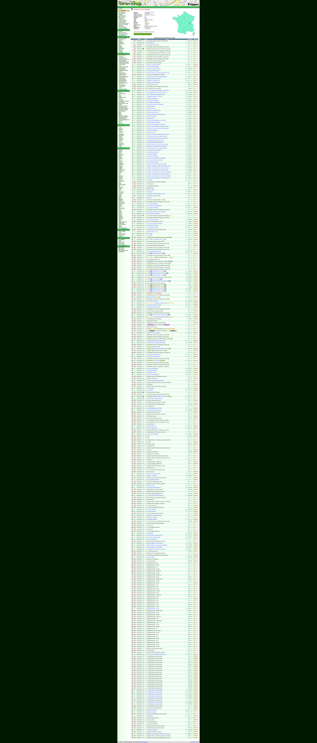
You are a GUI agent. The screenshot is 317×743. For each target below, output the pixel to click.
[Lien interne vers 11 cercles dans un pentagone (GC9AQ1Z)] (186, 150)
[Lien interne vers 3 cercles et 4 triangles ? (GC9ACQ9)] (186, 156)
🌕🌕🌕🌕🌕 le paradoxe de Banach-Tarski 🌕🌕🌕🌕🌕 (161, 303)
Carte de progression (123, 66)
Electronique (121, 102)
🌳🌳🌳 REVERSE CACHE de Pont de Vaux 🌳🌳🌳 (160, 396)
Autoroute (121, 154)
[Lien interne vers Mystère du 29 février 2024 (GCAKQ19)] (186, 80)
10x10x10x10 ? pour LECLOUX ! (155, 535)
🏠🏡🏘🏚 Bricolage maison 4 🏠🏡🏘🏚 (157, 291)
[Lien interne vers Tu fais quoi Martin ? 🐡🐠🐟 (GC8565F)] (186, 297)
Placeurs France (122, 58)
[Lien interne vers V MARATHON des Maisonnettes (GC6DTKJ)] (186, 698)
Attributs (121, 14)
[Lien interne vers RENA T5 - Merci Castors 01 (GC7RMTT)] (186, 333)
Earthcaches (121, 43)
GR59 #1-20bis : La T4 (153, 231)
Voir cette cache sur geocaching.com (142, 34)
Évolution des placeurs (124, 59)
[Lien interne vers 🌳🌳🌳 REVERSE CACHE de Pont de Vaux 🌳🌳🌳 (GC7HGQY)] (186, 396)
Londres (121, 139)
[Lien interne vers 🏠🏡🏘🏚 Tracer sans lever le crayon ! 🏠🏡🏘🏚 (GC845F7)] (186, 315)
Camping (121, 158)
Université (121, 218)
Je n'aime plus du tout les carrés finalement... (158, 136)
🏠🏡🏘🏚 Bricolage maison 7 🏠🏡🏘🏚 (157, 275)
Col (119, 174)
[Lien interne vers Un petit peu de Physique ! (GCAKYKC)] (186, 70)
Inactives (121, 51)
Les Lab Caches (122, 13)
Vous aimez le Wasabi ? (153, 301)
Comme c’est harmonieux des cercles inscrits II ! (158, 168)
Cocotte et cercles (152, 108)
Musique (120, 205)
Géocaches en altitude (123, 108)
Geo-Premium (122, 12)
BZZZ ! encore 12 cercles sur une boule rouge (158, 144)
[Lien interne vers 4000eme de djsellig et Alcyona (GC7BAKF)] (186, 410)
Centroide (121, 164)
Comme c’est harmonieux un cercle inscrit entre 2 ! (159, 174)
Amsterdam (121, 134)
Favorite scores (122, 19)
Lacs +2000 (121, 192)
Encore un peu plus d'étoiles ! (154, 68)
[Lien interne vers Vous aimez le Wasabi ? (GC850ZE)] (186, 301)
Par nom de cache (122, 32)
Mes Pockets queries (123, 250)
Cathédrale (121, 163)
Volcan (120, 225)
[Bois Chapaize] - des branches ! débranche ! (158, 545)
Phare (120, 209)
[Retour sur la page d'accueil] (158, 3)
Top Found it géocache (124, 23)
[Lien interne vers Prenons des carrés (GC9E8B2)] (186, 116)
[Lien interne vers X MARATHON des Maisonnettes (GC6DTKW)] (186, 702)
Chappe (120, 166)
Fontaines (121, 178)
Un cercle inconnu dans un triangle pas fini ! (157, 148)
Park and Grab (122, 17)
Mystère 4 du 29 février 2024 (154, 64)
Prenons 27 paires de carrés (154, 110)
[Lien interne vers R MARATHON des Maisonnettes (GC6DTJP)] (186, 690)
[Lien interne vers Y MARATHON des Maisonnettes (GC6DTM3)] (186, 704)
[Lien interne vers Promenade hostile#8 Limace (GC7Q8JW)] (186, 354)
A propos (193, 742)
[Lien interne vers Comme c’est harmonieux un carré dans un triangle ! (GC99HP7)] (186, 176)
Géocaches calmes (123, 107)
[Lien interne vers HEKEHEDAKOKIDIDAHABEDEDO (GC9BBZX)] (186, 142)
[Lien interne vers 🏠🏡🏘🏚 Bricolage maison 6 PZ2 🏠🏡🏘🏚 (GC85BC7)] (186, 273)
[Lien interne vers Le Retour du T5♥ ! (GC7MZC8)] (186, 372)
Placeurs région (122, 60)
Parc (120, 206)
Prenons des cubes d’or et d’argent (155, 104)
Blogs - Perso (122, 242)
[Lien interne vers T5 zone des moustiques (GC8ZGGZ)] (186, 219)
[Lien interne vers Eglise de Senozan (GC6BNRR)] (186, 712)
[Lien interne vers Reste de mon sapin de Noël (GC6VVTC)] (186, 473)
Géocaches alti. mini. (123, 106)
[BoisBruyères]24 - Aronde (153, 608)
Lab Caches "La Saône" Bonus (154, 205)
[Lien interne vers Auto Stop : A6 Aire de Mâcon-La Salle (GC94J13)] (186, 194)
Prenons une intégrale (153, 98)
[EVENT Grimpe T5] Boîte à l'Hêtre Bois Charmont (159, 733)
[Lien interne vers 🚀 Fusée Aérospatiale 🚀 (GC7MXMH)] (186, 374)
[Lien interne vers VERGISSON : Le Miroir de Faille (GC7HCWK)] (186, 398)
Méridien (120, 200)
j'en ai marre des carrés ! (153, 162)
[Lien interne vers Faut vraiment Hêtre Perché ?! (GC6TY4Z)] (186, 487)
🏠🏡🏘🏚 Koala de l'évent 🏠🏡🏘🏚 (156, 253)
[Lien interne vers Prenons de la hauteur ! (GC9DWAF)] (186, 130)
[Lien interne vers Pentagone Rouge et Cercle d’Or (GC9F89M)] (186, 96)
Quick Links (121, 235)
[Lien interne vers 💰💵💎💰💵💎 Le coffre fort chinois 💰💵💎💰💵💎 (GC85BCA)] (186, 277)
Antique (120, 151)
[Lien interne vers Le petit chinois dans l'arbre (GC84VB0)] (186, 307)
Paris (120, 130)
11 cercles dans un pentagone (154, 150)
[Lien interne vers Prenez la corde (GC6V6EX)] (186, 485)
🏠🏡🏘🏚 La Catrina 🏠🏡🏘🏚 (155, 279)
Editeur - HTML (122, 231)
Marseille (121, 129)
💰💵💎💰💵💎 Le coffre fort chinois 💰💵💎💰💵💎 (160, 277)
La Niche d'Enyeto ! (152, 509)
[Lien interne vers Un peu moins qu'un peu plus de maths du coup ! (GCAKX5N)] (186, 72)
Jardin (120, 189)
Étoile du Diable (151, 106)
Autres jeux (121, 243)
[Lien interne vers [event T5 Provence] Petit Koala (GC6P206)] (186, 515)
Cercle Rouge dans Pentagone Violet (156, 94)
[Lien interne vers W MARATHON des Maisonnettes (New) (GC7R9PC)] (186, 342)
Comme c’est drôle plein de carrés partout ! (157, 164)
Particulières (121, 48)
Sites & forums (122, 244)
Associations (121, 239)
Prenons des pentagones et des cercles (156, 124)
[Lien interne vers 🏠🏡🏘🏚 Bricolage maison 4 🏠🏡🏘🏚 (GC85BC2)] (186, 291)
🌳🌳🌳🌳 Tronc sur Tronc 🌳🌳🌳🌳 (156, 360)
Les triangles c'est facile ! (153, 152)
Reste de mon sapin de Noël (154, 473)
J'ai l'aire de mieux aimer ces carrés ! (156, 140)
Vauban (120, 219)
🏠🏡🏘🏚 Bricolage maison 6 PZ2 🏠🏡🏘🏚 (158, 273)
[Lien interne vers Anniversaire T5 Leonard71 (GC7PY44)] (186, 356)
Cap (119, 159)
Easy (120, 44)
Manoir (120, 195)
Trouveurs (121, 56)
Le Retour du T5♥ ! (152, 372)
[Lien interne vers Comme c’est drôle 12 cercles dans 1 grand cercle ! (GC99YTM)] (186, 166)
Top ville (120, 120)
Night (120, 113)
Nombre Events (122, 79)
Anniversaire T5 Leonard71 (154, 356)
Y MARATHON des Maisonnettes (155, 704)
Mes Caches (121, 249)
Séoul (120, 145)
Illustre (120, 188)
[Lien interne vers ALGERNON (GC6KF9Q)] (186, 533)
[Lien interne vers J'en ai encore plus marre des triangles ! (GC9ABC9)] (186, 158)
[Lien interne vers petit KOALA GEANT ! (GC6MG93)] (186, 519)
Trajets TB (121, 18)
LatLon (120, 92)
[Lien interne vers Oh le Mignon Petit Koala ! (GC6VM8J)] (186, 479)
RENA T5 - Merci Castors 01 (154, 332)
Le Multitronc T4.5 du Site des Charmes (156, 549)
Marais (120, 197)
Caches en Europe (123, 89)
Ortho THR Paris (122, 27)
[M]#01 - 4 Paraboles (152, 475)
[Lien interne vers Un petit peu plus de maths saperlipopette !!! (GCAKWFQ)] (186, 76)
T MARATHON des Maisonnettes (155, 694)
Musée (120, 204)
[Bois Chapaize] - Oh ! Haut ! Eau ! (155, 543)
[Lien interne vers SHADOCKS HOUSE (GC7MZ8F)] (186, 370)
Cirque (120, 172)
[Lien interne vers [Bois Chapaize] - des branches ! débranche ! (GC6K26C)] (186, 545)
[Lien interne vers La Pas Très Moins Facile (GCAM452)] (186, 67)
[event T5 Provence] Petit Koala (155, 515)
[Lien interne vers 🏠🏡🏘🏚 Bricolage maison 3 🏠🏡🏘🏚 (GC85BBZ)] (186, 289)
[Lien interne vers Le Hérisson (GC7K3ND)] (186, 390)
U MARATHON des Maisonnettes (155, 696)
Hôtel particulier (122, 184)
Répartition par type (123, 70)
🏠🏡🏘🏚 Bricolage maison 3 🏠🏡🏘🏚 (157, 289)
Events (120, 46)
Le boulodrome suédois (153, 227)
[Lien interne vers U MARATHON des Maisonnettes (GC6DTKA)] (186, 696)
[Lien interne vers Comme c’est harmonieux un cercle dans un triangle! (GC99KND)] (186, 172)
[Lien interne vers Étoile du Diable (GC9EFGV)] (186, 106)
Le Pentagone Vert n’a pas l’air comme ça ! (157, 92)
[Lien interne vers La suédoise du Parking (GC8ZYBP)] (186, 207)
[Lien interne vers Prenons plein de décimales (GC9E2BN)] (186, 122)
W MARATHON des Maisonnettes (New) (157, 342)
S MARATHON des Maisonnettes (155, 692)
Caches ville (121, 86)
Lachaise (121, 193)
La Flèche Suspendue (153, 729)
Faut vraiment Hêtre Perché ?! (154, 487)
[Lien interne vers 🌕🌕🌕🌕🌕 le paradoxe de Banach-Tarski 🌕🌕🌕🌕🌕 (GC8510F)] (186, 303)
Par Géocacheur (122, 35)
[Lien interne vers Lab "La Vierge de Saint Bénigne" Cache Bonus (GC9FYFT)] (186, 90)
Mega (120, 112)
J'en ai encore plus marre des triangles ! (156, 158)
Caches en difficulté (123, 28)
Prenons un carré (151, 132)
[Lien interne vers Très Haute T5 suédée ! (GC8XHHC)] (186, 225)
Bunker (120, 157)
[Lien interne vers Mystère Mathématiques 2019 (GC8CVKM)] (186, 251)
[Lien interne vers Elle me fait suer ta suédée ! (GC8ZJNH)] (186, 213)
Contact (197, 742)
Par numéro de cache (123, 34)
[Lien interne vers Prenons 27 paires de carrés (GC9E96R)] (186, 110)
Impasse (149, 197)
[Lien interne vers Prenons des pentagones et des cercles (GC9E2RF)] (186, 124)
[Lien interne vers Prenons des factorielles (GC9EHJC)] (186, 100)
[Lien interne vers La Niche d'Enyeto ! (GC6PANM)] (186, 509)
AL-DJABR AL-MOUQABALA (154, 102)
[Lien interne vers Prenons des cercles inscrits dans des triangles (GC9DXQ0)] (186, 128)
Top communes (122, 85)
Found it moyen (122, 93)
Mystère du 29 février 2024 (154, 80)
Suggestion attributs (123, 115)
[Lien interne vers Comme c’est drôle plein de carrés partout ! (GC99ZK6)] (186, 164)
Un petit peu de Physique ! (153, 70)
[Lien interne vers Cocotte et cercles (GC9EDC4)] (186, 108)
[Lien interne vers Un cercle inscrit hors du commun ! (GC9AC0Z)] (186, 160)
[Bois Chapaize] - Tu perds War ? (155, 547)
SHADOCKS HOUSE (152, 370)
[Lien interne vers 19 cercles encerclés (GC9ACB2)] (186, 154)
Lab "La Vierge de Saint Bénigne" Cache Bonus (158, 90)
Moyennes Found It (123, 82)
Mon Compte (121, 247)
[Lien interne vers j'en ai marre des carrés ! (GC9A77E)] (186, 162)
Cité (119, 173)
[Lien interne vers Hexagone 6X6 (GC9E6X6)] (186, 118)
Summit (120, 215)
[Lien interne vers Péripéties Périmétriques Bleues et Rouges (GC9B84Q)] (186, 146)
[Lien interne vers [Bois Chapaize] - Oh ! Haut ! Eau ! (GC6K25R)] (186, 543)
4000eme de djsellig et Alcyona (155, 410)
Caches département (123, 76)
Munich (120, 140)
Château (120, 168)
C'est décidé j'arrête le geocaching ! (156, 380)
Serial (120, 114)
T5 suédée (150, 233)
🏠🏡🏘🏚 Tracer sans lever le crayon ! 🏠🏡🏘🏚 (159, 314)
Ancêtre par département (124, 119)
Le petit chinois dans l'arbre (154, 307)
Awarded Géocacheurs (124, 63)
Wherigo (120, 49)
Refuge (120, 211)
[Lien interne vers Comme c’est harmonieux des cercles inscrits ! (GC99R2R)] (186, 170)
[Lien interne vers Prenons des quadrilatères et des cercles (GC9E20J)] (186, 120)
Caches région (122, 72)
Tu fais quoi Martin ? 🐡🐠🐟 (154, 297)
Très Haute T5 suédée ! (153, 225)
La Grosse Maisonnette (153, 368)
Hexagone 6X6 (151, 118)
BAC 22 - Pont (151, 189)
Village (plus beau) (123, 221)
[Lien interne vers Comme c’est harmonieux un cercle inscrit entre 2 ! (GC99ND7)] (186, 174)
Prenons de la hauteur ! (153, 130)
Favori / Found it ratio (123, 103)
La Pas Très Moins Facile (153, 66)
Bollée (120, 96)
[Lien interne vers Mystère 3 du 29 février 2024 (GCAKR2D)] (186, 78)
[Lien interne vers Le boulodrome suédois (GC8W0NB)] (186, 227)
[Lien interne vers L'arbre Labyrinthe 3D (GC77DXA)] (186, 428)
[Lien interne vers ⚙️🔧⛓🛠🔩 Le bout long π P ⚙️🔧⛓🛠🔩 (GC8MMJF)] (186, 239)
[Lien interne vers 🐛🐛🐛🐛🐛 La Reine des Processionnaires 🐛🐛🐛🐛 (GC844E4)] (186, 317)
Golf (120, 182)
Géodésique (121, 180)
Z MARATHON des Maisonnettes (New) (156, 340)
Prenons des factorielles (153, 100)
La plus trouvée (122, 22)
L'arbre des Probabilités (153, 434)
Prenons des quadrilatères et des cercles (157, 120)
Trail (120, 122)
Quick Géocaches (122, 15)
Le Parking (150, 179)
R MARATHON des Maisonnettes (155, 690)
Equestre (121, 177)
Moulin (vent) (121, 203)
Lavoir (120, 194)
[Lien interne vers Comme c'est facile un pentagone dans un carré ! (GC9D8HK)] (186, 134)
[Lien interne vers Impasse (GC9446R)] (186, 198)
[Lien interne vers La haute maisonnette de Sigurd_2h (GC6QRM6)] (186, 495)
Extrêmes (121, 47)
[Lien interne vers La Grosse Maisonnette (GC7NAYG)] (186, 368)
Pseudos (121, 236)
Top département (122, 118)
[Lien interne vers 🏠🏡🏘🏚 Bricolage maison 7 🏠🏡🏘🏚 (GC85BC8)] (186, 275)
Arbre (120, 152)
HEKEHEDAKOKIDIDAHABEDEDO (155, 142)
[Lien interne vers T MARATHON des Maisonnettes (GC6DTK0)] (186, 694)
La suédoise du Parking (153, 207)
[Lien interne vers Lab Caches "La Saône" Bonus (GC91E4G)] (186, 205)
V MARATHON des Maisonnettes (155, 698)
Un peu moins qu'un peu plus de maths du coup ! (158, 72)
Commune (121, 99)
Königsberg (150, 716)
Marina (120, 198)
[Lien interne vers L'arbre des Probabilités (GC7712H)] (186, 434)
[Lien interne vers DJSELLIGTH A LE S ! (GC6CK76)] (186, 710)
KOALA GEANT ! (151, 557)
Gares (120, 179)
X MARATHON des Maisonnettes (155, 702)
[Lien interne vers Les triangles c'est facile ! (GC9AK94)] (186, 152)
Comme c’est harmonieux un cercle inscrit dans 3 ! (159, 178)
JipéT (153, 12)
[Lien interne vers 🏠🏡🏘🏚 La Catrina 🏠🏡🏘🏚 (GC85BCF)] (186, 279)
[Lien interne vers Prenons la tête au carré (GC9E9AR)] (186, 112)
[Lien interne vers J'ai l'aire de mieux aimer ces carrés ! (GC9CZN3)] (186, 140)
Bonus (120, 41)
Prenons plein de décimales (154, 122)
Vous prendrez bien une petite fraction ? (156, 114)
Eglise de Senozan (152, 712)
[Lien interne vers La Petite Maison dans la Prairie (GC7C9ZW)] (186, 408)
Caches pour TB (122, 97)
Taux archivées (122, 81)
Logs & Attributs (122, 233)
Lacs (120, 190)
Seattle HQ (121, 144)
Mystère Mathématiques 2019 (154, 251)
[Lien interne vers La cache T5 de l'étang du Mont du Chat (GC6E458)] (186, 654)
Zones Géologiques (123, 228)
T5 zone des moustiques (153, 219)
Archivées (121, 52)
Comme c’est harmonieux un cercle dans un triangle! (159, 172)
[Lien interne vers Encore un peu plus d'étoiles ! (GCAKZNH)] (186, 68)
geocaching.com (144, 742)
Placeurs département (124, 61)
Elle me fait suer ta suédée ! (154, 213)
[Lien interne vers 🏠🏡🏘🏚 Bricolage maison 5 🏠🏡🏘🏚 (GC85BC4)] (186, 271)
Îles (119, 185)
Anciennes (121, 39)
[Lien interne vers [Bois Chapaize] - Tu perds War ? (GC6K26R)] (186, 547)
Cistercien (121, 170)
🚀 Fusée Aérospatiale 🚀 (153, 374)
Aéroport (121, 149)
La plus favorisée (122, 20)
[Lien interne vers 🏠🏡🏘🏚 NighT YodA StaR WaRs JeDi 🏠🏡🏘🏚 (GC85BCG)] (186, 281)
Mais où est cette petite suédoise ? (155, 223)
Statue (120, 214)
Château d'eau (122, 169)
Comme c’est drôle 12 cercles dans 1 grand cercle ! (159, 166)
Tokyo (120, 146)
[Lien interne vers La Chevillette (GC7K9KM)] (186, 388)
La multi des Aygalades (153, 203)
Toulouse (121, 131)
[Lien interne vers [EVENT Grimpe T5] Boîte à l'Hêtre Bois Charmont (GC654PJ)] (186, 734)
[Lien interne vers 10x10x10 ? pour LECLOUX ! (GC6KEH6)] (186, 537)
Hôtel (120, 183)
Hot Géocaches (122, 111)
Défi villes (121, 25)
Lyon (120, 127)
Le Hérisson (150, 390)
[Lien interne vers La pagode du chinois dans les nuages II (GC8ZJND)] (186, 211)
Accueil (120, 8)
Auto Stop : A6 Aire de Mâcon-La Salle (156, 193)
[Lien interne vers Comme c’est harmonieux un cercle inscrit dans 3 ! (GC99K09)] (186, 178)
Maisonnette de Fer (152, 426)
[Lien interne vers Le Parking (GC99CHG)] (186, 180)
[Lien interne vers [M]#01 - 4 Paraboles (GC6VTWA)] (186, 475)
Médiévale (121, 199)
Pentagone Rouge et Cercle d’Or (155, 96)
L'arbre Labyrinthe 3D (152, 428)
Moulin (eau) (121, 202)
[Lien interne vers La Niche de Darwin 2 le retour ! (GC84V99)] (186, 305)
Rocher (120, 213)
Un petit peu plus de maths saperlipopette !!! (157, 76)
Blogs (120, 240)
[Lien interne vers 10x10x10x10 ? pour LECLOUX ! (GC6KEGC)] (186, 535)
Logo (120, 232)
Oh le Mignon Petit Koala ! (153, 479)
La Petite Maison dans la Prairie (155, 408)
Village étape (121, 223)
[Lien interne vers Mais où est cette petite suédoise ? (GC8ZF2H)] (186, 223)
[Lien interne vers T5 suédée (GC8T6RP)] (186, 233)
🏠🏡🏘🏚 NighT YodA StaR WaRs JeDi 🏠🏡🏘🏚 (159, 281)
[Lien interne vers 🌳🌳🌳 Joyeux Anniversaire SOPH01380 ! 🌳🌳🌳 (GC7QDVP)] (186, 348)
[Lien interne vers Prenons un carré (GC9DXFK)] (186, 132)
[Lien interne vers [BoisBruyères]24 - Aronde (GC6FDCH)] (186, 608)
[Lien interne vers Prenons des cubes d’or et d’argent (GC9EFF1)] (186, 104)
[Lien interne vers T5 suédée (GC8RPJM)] (186, 235)
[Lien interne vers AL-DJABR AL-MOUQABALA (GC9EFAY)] (186, 102)
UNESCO (121, 216)
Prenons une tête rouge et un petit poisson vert (158, 126)
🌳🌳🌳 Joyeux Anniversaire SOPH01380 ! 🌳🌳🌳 (159, 348)
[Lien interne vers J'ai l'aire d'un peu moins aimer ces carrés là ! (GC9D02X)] (186, 138)
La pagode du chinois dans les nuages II (157, 211)
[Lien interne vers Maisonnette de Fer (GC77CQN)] (186, 426)
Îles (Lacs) (121, 187)
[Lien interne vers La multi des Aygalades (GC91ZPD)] (186, 203)
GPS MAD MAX (151, 43)
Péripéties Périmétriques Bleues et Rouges (157, 146)
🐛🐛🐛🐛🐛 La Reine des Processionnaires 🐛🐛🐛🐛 (160, 316)
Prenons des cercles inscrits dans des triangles (158, 128)
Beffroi (120, 156)
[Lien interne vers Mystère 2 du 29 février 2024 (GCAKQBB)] (186, 82)
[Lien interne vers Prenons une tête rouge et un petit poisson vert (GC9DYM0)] (186, 126)
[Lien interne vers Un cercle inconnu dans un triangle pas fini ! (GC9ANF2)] (186, 148)
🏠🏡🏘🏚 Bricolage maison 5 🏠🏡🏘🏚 (157, 271)
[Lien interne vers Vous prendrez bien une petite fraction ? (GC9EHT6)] (186, 114)
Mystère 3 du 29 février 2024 (154, 78)
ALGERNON (150, 533)
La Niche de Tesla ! (152, 511)
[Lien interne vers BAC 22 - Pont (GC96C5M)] (186, 190)
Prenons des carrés (152, 116)
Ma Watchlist (121, 251)
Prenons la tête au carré (153, 112)
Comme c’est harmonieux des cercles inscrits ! (158, 170)
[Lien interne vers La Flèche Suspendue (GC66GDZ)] (186, 730)
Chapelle (121, 167)
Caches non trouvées (123, 24)
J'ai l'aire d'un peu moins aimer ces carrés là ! (158, 138)
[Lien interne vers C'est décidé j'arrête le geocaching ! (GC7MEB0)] (186, 380)
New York (121, 142)
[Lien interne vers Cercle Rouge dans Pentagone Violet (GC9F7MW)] (186, 94)
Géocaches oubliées (123, 109)
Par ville (120, 31)
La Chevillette (151, 388)
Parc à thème (121, 208)
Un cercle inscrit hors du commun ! (155, 160)
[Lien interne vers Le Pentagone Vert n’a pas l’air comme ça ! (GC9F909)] (186, 92)
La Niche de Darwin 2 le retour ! (155, 305)
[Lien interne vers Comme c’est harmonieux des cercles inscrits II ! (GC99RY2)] (186, 168)
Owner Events (122, 64)
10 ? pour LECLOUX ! (152, 539)
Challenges (121, 42)
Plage (120, 210)
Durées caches (122, 77)
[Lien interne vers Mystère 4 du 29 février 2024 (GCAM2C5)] (186, 65)
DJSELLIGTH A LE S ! (152, 710)
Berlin (120, 136)
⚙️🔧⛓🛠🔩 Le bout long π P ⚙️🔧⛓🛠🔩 (157, 239)
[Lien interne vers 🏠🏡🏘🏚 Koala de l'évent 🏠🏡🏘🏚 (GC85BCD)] (186, 253)
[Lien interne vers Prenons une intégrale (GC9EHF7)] (186, 98)
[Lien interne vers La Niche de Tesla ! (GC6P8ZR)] (186, 511)
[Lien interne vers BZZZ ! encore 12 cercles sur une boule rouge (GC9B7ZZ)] (186, 144)
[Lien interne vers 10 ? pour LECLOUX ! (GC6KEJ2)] (186, 539)
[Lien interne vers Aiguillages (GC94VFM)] (186, 192)
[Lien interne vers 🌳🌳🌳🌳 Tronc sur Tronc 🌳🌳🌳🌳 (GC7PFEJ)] (186, 360)
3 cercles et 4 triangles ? (153, 156)
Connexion (120, 7)
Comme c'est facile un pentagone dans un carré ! (158, 134)
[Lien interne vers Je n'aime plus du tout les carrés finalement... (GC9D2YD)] (186, 136)
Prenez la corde (151, 485)
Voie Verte (121, 123)
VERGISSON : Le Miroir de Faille (155, 398)
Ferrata (120, 104)
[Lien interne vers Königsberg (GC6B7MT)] (186, 716)
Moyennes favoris (123, 74)
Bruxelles (121, 137)
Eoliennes (121, 175)
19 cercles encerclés (152, 154)
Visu (120, 94)
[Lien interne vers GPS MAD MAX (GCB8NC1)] (186, 43)
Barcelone (121, 135)
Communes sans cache (124, 101)
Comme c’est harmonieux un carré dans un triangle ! (159, 176)
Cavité (120, 162)
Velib (120, 220)
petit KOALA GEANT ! (152, 519)
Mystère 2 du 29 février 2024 (154, 82)
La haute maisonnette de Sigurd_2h (156, 495)
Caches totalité (122, 69)
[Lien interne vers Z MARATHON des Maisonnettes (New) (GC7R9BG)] (186, 340)
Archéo (120, 153)
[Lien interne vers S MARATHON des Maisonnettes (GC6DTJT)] (186, 692)
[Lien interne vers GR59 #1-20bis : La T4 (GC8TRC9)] (186, 231)
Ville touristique (122, 224)
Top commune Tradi (123, 117)
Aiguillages (150, 191)
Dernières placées (122, 38)
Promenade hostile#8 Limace (154, 354)
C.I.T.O (120, 98)
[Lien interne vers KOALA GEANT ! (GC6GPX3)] (186, 557)
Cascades (121, 161)
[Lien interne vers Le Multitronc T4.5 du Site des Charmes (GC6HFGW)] (186, 549)
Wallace (120, 226)
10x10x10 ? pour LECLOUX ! (154, 537)
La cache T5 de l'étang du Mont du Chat (156, 654)
